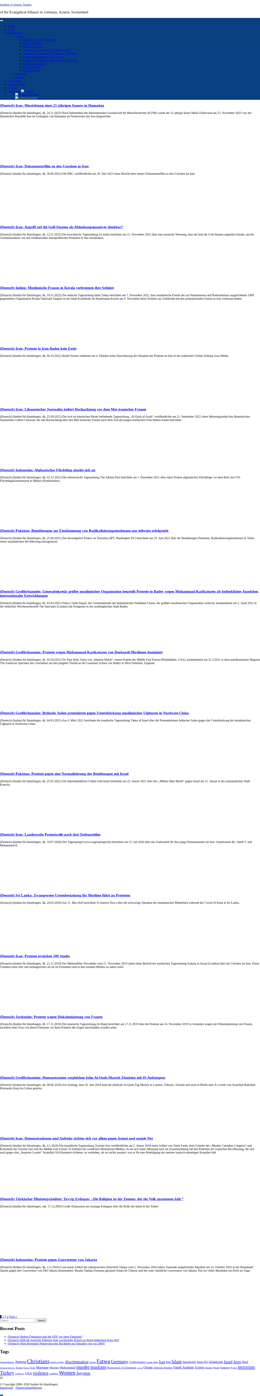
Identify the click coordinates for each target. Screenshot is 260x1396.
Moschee (54, 1367)
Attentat (20, 1362)
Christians (38, 1361)
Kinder (19, 1367)
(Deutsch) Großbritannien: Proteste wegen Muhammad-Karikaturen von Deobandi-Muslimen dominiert (81, 652)
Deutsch (33, 94)
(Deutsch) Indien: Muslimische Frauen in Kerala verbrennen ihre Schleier (57, 288)
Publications (15, 32)
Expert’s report (16, 84)
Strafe (216, 1367)
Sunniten (225, 1367)
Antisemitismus (7, 1362)
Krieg (32, 1367)
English (32, 98)
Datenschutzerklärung (29, 1387)
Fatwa (103, 1361)
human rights (152, 1362)
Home (11, 26)
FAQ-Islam (14, 80)
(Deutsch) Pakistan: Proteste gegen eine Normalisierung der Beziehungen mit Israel (64, 774)
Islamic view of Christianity (39, 39)
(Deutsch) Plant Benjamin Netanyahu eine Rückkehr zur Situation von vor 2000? (56, 1343)
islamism (216, 1362)
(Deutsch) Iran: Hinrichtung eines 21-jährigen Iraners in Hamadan (52, 105)
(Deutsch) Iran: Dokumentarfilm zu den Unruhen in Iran (44, 166)
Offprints (20, 74)
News (11, 29)
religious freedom (162, 1367)
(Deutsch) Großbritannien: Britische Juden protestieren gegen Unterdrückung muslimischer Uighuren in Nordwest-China (94, 713)
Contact (12, 87)
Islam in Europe (32, 46)
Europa (92, 1362)
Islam (176, 1361)
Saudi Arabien (183, 1367)
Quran (148, 1367)
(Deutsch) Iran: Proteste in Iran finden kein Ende (38, 349)
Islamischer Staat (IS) (195, 1362)
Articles (20, 36)
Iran (162, 1362)
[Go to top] (1, 1395)
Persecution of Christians (121, 1367)
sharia (208, 1367)
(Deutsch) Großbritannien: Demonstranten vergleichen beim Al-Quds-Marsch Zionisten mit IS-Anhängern (82, 1078)
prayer (140, 1368)
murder (83, 1367)
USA (28, 1373)
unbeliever (19, 1374)
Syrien (233, 1367)
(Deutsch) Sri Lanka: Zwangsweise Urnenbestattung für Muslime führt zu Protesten (65, 895)
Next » (13, 1316)
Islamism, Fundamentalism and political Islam (50, 60)
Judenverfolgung (7, 1368)
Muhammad (68, 1367)
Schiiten (199, 1367)
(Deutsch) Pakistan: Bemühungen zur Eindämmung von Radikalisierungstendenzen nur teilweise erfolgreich (84, 531)
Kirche (27, 1368)
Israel (228, 1362)
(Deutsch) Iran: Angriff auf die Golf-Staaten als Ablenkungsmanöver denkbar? (61, 227)
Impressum (6, 1387)
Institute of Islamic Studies (16, 4)
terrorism (246, 1367)
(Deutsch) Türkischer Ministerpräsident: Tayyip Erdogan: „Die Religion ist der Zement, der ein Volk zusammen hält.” (91, 1199)
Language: (14, 91)
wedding (53, 1373)
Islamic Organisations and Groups (43, 56)
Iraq (168, 1362)
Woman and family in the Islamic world (46, 50)
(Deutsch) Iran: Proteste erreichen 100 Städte (35, 956)
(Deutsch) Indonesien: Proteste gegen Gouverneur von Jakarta (48, 1260)
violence (41, 1372)
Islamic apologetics (34, 63)
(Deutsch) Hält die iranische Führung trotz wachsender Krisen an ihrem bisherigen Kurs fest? (63, 1340)
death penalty (57, 1362)
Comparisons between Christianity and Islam (50, 53)
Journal (19, 77)
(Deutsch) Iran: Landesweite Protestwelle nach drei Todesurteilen (50, 834)
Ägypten (83, 1373)
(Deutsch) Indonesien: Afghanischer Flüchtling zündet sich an (47, 470)
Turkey (7, 1373)
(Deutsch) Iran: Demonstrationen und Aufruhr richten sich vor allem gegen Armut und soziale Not (76, 1138)
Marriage (42, 1367)
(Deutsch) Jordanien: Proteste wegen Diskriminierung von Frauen (51, 1017)
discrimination (77, 1361)
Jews (237, 1361)
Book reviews (31, 70)
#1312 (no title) (32, 67)
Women (67, 1373)
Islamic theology (33, 43)
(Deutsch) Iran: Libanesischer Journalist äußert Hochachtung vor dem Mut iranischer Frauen (73, 409)
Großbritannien (137, 1362)
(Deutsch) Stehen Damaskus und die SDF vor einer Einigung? (45, 1336)
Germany (119, 1361)
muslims (98, 1367)
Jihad (245, 1362)
